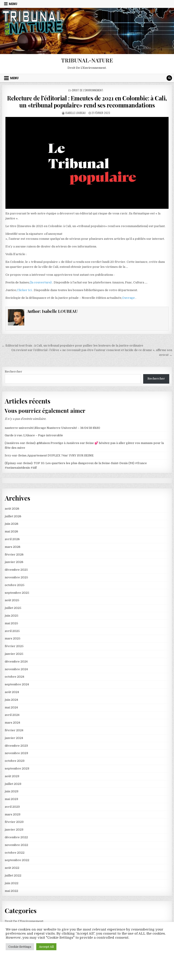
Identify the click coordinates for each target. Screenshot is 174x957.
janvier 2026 (14, 562)
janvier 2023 (14, 829)
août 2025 (12, 600)
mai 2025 (11, 623)
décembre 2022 (16, 837)
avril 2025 (12, 631)
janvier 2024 (14, 738)
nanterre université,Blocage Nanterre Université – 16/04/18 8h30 (52, 428)
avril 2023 (12, 806)
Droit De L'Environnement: (88, 90)
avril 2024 (12, 715)
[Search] (169, 78)
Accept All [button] (46, 946)
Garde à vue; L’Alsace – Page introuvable (34, 435)
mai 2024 (11, 707)
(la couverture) (41, 282)
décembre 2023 (16, 745)
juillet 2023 (13, 784)
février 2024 (14, 730)
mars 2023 (12, 814)
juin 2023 (11, 791)
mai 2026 (11, 531)
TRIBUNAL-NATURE (87, 60)
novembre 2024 (16, 669)
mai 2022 (11, 891)
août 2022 (12, 867)
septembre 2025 (17, 592)
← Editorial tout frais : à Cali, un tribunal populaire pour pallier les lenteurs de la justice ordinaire (72, 345)
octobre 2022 (14, 852)
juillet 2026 (13, 516)
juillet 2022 (13, 875)
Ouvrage (128, 297)
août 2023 (12, 776)
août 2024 (12, 692)
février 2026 (14, 554)
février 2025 (14, 646)
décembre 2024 (16, 661)
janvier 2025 (14, 653)
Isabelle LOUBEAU (75, 113)
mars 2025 (12, 638)
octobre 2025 (14, 585)
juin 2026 (11, 523)
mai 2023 (11, 799)
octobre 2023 (14, 760)
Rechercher (13, 371)
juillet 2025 (13, 608)
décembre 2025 (16, 569)
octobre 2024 (14, 676)
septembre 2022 (17, 860)
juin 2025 (11, 615)
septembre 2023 (17, 768)
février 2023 (14, 822)
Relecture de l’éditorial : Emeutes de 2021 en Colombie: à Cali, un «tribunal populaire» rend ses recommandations (87, 101)
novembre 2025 (16, 577)
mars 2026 (12, 547)
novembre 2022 (16, 845)
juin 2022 (11, 883)
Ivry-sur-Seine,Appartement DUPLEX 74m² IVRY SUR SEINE (49, 455)
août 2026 (12, 508)
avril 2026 (12, 539)
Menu (13, 4)
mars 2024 (12, 722)
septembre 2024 (17, 684)
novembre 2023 (16, 753)
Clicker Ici (24, 290)
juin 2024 (11, 699)
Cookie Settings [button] (19, 946)
